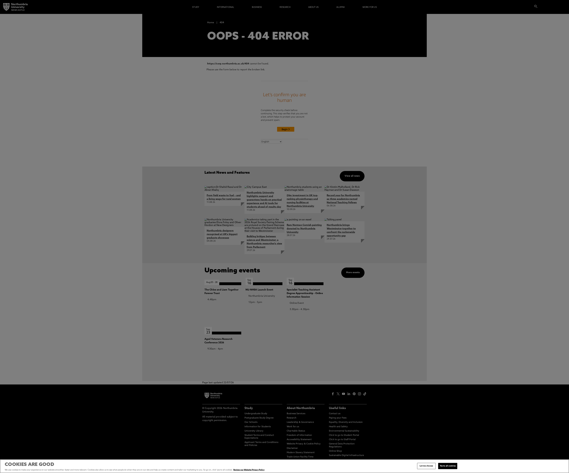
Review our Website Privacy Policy (248, 470)
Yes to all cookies (448, 466)
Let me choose (426, 466)
